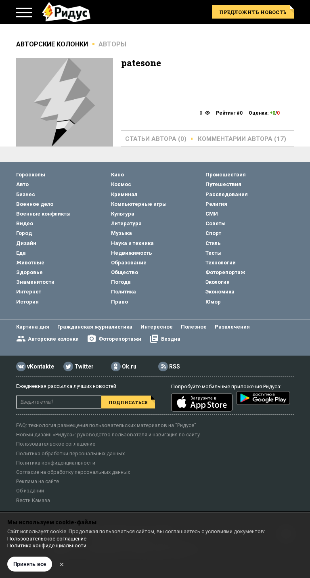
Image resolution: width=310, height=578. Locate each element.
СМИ (211, 214)
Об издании (30, 491)
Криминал (124, 194)
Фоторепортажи (119, 339)
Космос (121, 184)
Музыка (121, 233)
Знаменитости (35, 282)
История (27, 302)
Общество (124, 272)
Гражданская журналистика (94, 327)
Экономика (220, 292)
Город (24, 233)
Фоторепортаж (225, 272)
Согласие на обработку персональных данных (73, 472)
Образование (129, 263)
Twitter (84, 367)
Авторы (112, 44)
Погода (121, 282)
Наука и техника (132, 243)
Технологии (220, 263)
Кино (117, 175)
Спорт (213, 233)
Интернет (28, 292)
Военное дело (34, 204)
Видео (24, 223)
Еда (21, 253)
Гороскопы (30, 175)
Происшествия (225, 175)
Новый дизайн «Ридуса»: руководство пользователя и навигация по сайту (108, 434)
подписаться (128, 402)
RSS (174, 367)
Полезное (194, 327)
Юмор (213, 302)
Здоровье (29, 272)
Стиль (213, 243)
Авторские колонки (53, 339)
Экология (217, 282)
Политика (123, 292)
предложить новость (253, 12)
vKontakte (40, 367)
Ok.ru (129, 367)
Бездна (170, 339)
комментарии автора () (242, 138)
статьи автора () (155, 138)
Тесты (213, 253)
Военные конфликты (43, 214)
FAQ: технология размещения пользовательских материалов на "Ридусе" (106, 425)
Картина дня (32, 327)
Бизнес (25, 194)
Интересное (156, 327)
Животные (30, 263)
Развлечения (232, 327)
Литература (126, 223)
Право (119, 302)
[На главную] (66, 12)
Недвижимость (131, 253)
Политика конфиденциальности (55, 463)
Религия (216, 204)
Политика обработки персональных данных (70, 453)
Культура (122, 214)
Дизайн (26, 243)
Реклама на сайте (37, 481)
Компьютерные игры (139, 204)
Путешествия (223, 184)
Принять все (29, 564)
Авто (22, 184)
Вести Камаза (33, 500)
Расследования (226, 194)
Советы (215, 223)
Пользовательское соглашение (55, 444)
